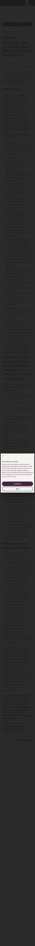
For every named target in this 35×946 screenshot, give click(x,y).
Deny (17, 489)
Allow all (17, 483)
